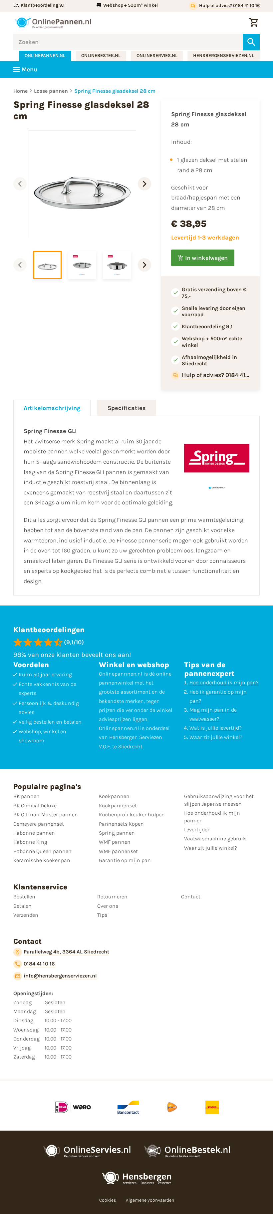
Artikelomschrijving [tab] (52, 408)
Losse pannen (51, 91)
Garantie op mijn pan (125, 860)
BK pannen (26, 796)
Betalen (22, 906)
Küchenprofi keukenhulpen (132, 814)
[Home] (52, 23)
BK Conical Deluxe (35, 805)
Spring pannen (117, 833)
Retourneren (112, 896)
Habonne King (30, 842)
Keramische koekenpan (41, 860)
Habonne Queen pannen (42, 851)
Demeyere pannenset (38, 824)
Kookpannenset (118, 805)
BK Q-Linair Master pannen (45, 814)
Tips (102, 915)
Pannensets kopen (121, 824)
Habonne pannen (34, 833)
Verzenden (25, 915)
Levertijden (197, 829)
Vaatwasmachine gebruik (215, 838)
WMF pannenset (118, 851)
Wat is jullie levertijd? (215, 728)
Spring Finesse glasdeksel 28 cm (114, 91)
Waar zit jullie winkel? (215, 737)
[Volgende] (144, 183)
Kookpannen (114, 796)
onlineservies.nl (156, 55)
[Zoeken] (251, 42)
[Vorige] (20, 183)
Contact (190, 896)
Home (20, 91)
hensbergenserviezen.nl (223, 55)
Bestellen (24, 896)
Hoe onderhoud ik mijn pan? (224, 682)
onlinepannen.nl (45, 55)
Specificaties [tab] (127, 408)
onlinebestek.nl (101, 55)
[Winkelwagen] (254, 23)
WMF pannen (115, 842)
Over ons (107, 906)
